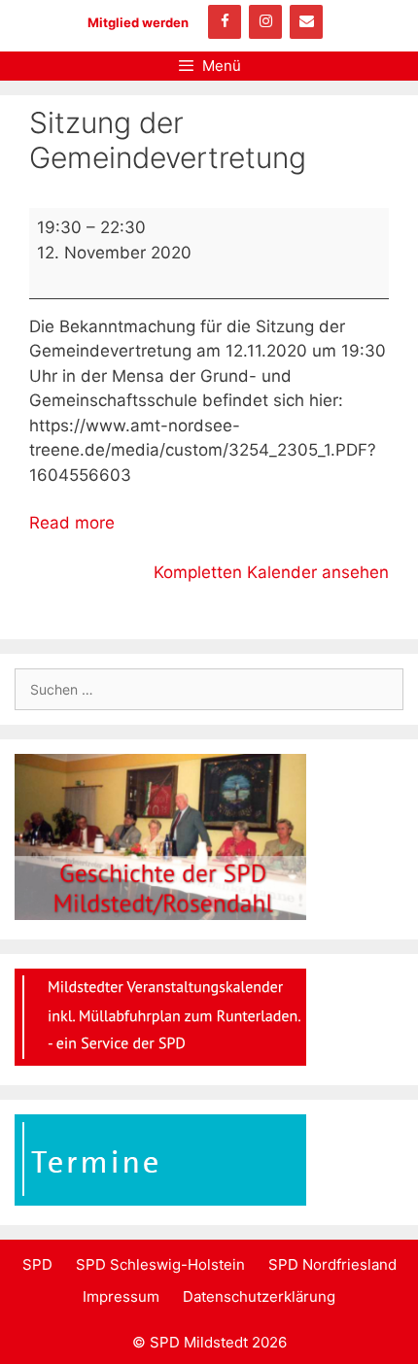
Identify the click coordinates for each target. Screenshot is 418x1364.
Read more (72, 522)
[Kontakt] (306, 22)
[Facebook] (224, 22)
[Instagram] (265, 22)
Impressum (121, 1296)
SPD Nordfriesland (332, 1264)
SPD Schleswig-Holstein (160, 1264)
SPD (37, 1264)
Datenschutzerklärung (259, 1296)
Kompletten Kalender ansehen (271, 572)
